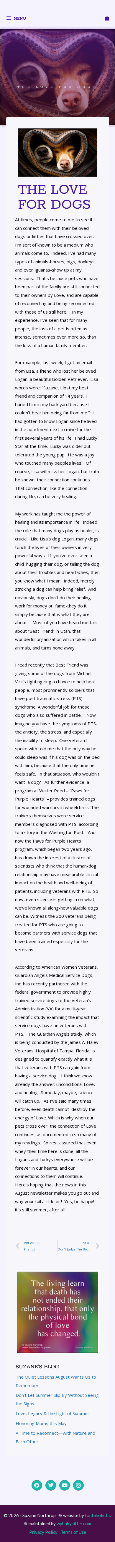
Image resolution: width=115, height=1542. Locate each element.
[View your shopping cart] (107, 19)
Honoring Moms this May (41, 1423)
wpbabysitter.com (74, 1523)
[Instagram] (78, 1485)
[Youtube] (64, 1485)
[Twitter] (50, 1485)
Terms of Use (73, 1532)
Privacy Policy (43, 1532)
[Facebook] (37, 1485)
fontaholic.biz (98, 1515)
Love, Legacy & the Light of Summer (52, 1413)
